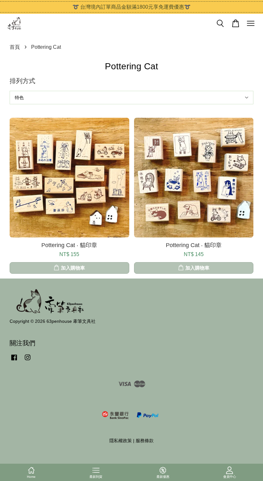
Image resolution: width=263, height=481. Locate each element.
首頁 (15, 47)
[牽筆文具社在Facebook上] (14, 360)
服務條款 (145, 440)
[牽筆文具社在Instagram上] (27, 360)
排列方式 (22, 80)
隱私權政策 (120, 440)
